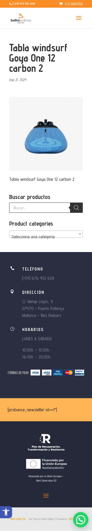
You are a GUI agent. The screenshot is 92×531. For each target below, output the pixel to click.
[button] (6, 512)
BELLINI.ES (18, 519)
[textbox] (46, 237)
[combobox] (46, 234)
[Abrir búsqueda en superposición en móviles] (46, 208)
